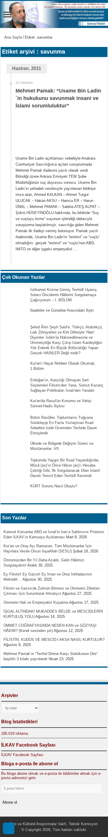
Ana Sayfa (12, 37)
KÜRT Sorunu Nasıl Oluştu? (53, 486)
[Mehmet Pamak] (54, 14)
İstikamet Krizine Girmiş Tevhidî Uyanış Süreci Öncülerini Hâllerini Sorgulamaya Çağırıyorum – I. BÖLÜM (63, 294)
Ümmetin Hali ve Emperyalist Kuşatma (35, 602)
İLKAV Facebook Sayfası (28, 745)
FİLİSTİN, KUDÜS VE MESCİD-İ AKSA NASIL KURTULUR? (54, 639)
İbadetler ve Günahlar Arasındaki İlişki (62, 310)
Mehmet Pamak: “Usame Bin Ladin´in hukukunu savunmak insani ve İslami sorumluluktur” (58, 98)
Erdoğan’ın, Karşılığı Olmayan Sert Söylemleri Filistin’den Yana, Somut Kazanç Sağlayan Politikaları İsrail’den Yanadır (66, 385)
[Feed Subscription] (105, 49)
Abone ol (9, 802)
